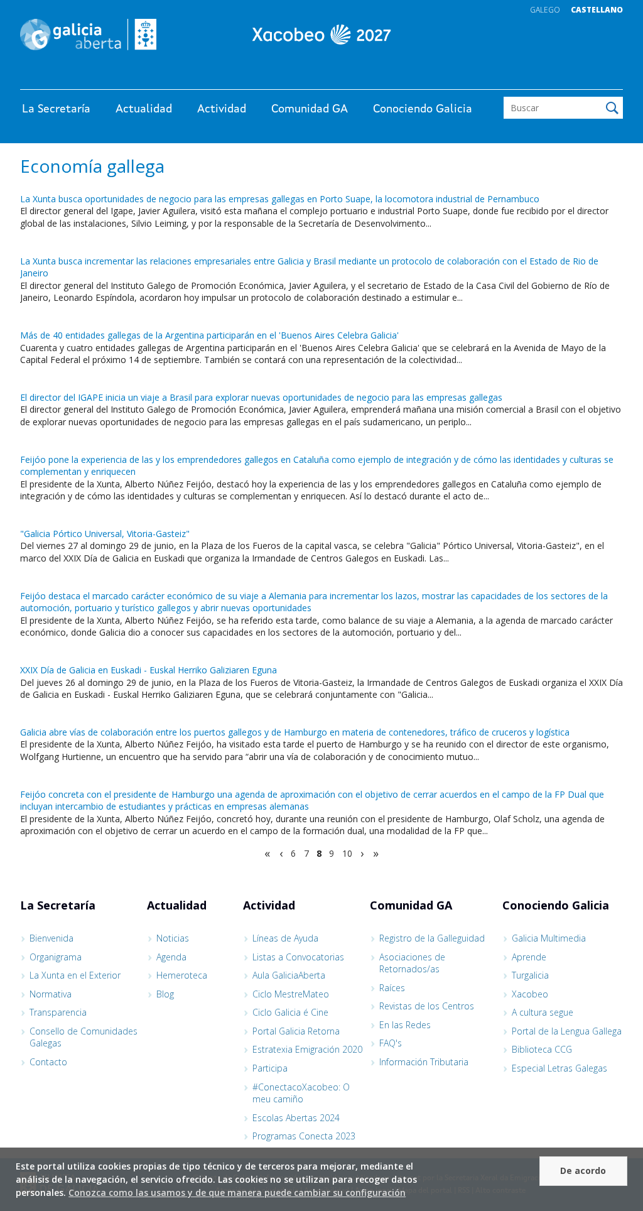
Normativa (51, 994)
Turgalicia (530, 975)
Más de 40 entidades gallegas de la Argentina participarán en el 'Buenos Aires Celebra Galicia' (209, 335)
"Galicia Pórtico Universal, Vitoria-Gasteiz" (105, 534)
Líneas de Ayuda (285, 938)
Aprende (529, 957)
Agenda (171, 957)
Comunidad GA (309, 109)
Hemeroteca (181, 975)
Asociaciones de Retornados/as (412, 963)
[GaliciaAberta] (565, 77)
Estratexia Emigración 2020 (307, 1049)
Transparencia (58, 1012)
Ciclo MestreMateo (290, 994)
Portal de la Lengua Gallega (567, 1031)
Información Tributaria (423, 1062)
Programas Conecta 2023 (303, 1136)
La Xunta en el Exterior (75, 975)
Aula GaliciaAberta (288, 975)
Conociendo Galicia (422, 109)
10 (347, 853)
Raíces (392, 988)
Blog (165, 994)
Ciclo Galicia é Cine (290, 1012)
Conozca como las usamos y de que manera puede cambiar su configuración (237, 1192)
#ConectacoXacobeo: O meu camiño (301, 1093)
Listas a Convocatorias (298, 957)
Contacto (48, 1062)
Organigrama (56, 957)
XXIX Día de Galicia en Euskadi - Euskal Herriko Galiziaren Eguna (148, 670)
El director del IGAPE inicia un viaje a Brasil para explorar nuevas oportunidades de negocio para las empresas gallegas (261, 397)
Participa (270, 1068)
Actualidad (144, 109)
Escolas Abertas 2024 (296, 1118)
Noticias (172, 938)
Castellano (597, 9)
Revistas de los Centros (426, 1006)
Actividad (221, 109)
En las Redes (405, 1025)
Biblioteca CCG (542, 1049)
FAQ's (390, 1043)
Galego (545, 9)
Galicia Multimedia (549, 938)
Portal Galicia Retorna (296, 1031)
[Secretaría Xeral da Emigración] (321, 34)
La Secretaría (56, 109)
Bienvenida (51, 938)
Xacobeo (530, 994)
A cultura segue (542, 1012)
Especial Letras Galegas (559, 1068)
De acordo (583, 1170)
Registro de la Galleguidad (432, 938)
